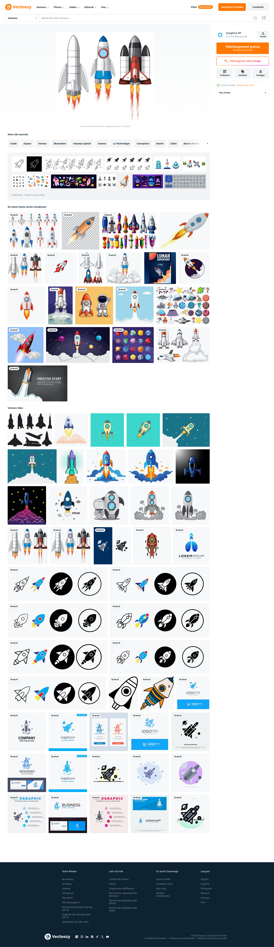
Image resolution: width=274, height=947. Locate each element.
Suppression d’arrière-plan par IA (76, 916)
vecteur (42, 143)
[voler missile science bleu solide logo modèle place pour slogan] (68, 732)
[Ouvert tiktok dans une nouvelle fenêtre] (97, 936)
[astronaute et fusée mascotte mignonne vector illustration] (94, 305)
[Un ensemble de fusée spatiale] (25, 268)
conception (143, 143)
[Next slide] (205, 143)
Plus (103, 7)
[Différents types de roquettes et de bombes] (129, 231)
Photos (58, 7)
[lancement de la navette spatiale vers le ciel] (37, 383)
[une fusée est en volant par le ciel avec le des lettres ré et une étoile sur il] (106, 466)
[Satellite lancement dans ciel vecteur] (71, 466)
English (205, 879)
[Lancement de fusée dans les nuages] (124, 268)
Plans (194, 6)
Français (205, 897)
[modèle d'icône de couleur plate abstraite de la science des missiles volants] (190, 814)
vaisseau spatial (82, 143)
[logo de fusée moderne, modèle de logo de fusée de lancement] (191, 545)
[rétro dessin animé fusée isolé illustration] (107, 430)
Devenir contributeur (163, 894)
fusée (13, 143)
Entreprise (67, 893)
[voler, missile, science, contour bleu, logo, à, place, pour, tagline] (150, 732)
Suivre (263, 36)
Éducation (67, 897)
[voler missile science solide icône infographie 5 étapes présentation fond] (27, 814)
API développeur (71, 902)
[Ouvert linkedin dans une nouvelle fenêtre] (87, 936)
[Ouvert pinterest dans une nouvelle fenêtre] (92, 936)
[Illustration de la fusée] (135, 305)
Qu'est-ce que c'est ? (245, 85)
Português (206, 888)
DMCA (112, 883)
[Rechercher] (255, 18)
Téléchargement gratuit (243, 48)
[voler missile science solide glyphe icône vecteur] (190, 732)
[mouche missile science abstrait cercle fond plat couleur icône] (190, 773)
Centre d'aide (163, 879)
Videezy (66, 888)
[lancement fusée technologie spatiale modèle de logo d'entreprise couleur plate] (27, 732)
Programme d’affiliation (121, 888)
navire (159, 143)
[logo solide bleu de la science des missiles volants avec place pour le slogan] (193, 693)
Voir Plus (185, 181)
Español (205, 883)
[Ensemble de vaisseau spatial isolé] (183, 345)
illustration (60, 143)
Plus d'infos (224, 92)
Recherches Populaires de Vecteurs (123, 894)
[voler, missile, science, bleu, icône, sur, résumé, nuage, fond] (150, 773)
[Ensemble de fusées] (91, 268)
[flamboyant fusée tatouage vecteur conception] (152, 545)
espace (27, 143)
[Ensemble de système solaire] (183, 305)
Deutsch (205, 893)
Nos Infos (161, 888)
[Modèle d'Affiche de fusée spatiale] (160, 268)
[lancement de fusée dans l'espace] (78, 345)
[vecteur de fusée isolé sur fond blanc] (27, 305)
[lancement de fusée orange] (80, 231)
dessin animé (191, 143)
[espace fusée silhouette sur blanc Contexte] (30, 430)
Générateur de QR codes (75, 921)
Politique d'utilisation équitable (212, 938)
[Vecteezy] (18, 7)
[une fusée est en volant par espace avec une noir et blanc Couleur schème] (157, 693)
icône (174, 143)
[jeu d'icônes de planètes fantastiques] (133, 345)
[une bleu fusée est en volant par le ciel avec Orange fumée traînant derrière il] (150, 466)
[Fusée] (184, 231)
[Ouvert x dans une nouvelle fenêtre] (102, 936)
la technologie (121, 143)
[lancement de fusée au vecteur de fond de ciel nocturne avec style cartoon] (27, 505)
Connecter (258, 6)
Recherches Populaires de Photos (123, 902)
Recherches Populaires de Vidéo (123, 909)
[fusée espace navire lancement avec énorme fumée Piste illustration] (32, 466)
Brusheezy (67, 879)
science (102, 143)
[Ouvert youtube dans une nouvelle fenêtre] (107, 936)
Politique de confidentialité (182, 938)
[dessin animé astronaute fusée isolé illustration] (143, 430)
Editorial (89, 7)
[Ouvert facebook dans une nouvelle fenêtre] (76, 936)
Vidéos (73, 7)
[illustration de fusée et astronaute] (109, 505)
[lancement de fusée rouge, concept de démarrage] (26, 345)
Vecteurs (41, 7)
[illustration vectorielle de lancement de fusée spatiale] (194, 268)
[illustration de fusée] (150, 505)
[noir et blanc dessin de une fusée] (123, 693)
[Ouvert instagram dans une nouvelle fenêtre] (82, 936)
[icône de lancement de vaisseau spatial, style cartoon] (71, 430)
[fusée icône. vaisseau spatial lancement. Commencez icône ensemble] (57, 584)
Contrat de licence (119, 879)
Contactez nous (164, 883)
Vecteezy (66, 883)
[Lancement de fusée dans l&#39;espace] (60, 305)
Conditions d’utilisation (155, 938)
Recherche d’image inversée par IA (77, 908)
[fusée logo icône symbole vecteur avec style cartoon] (193, 466)
